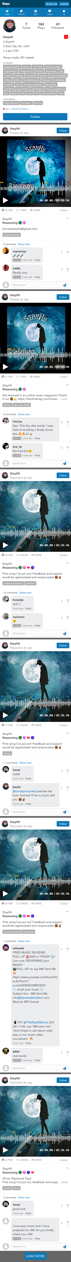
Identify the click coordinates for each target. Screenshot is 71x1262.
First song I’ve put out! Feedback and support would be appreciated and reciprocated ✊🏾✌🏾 (32, 575)
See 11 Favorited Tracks (16, 109)
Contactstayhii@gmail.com (19, 229)
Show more (24, 244)
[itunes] (24, 222)
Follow (35, 117)
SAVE (23, 210)
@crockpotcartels (24, 791)
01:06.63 (16, 455)
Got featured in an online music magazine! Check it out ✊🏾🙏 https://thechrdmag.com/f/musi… (34, 397)
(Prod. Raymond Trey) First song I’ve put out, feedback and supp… (35, 1180)
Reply (37, 259)
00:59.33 (16, 277)
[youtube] (28, 567)
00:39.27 (16, 1060)
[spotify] (20, 222)
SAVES (23, 555)
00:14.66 (16, 1239)
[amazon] (32, 567)
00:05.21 (16, 260)
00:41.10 (16, 438)
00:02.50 (16, 625)
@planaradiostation (30, 997)
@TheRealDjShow (36, 1022)
